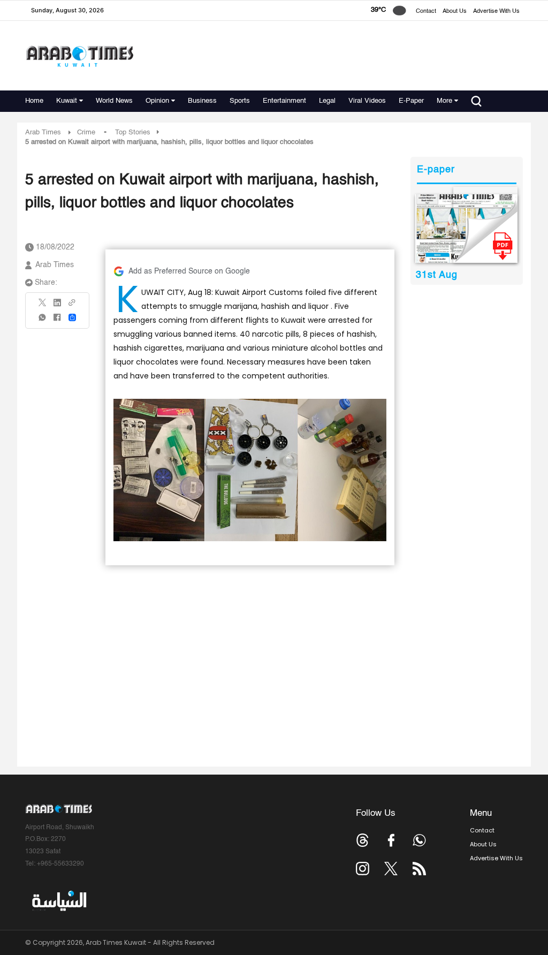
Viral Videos (367, 100)
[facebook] (57, 321)
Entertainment (284, 100)
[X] (42, 306)
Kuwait (66, 100)
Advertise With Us (496, 11)
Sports (240, 100)
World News (114, 100)
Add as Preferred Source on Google (189, 271)
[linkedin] (57, 306)
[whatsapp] (42, 321)
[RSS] (419, 868)
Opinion (157, 100)
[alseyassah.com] (58, 901)
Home (34, 100)
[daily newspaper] (466, 228)
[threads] (362, 840)
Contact (426, 11)
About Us (455, 11)
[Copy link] (72, 306)
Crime (86, 132)
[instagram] (362, 868)
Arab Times (43, 132)
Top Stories (132, 132)
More (444, 100)
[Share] (72, 317)
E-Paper (411, 100)
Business (202, 100)
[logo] (79, 56)
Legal (327, 100)
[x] (391, 868)
